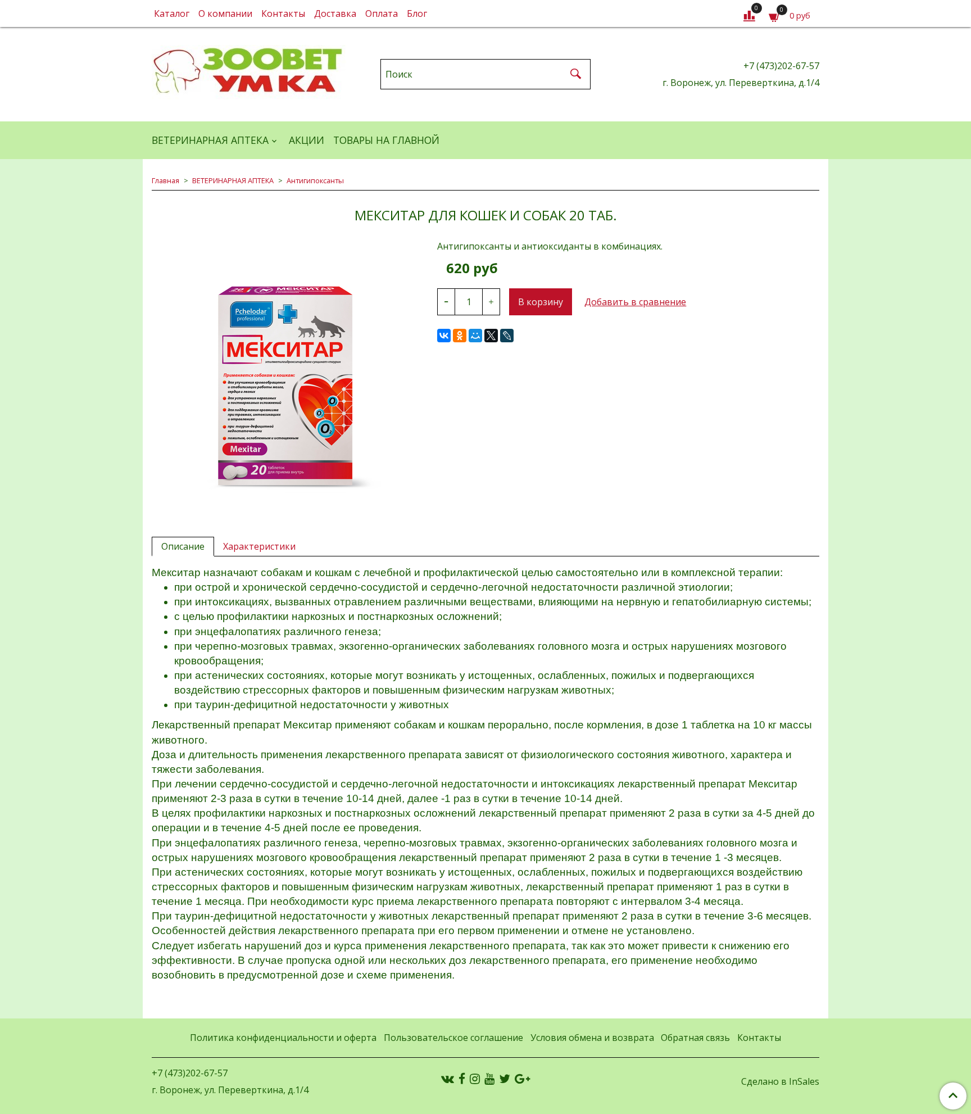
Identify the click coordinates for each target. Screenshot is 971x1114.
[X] (491, 335)
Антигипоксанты (315, 180)
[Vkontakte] (447, 1078)
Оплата (381, 13)
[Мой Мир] (475, 335)
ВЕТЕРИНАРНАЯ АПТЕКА (210, 140)
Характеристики (259, 546)
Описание (183, 546)
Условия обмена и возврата (592, 1037)
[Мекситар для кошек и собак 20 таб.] (285, 375)
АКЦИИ (306, 140)
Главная (165, 180)
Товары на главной (386, 140)
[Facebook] (462, 1078)
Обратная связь (695, 1037)
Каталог (171, 13)
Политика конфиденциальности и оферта (283, 1037)
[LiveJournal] (507, 335)
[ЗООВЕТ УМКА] (249, 71)
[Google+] (522, 1078)
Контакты (283, 13)
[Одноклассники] (459, 335)
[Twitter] (504, 1078)
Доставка (335, 13)
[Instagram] (475, 1078)
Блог (417, 13)
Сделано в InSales (780, 1081)
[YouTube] (489, 1078)
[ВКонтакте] (444, 335)
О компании (225, 13)
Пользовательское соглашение (453, 1037)
